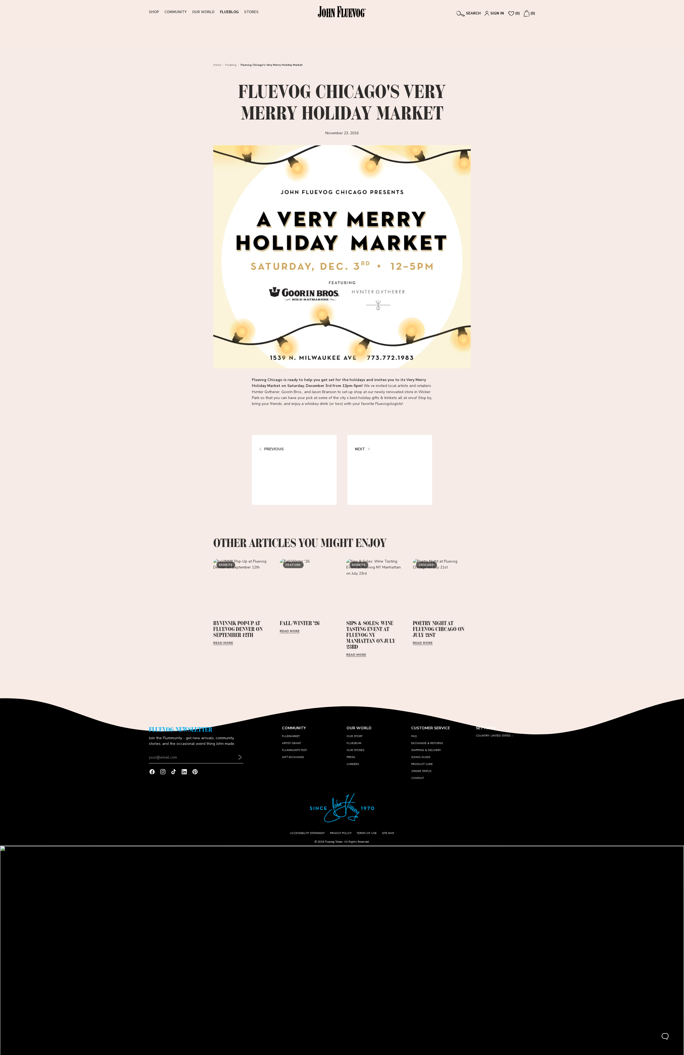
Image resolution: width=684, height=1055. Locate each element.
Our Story (354, 736)
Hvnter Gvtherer (266, 391)
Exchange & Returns (427, 743)
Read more (223, 643)
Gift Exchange (293, 757)
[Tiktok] (173, 771)
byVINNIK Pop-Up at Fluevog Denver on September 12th (237, 629)
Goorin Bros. (291, 391)
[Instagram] (163, 771)
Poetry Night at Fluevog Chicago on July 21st (438, 629)
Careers (353, 764)
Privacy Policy (340, 833)
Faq (414, 736)
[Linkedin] (184, 771)
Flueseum (354, 743)
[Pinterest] (195, 771)
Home (217, 65)
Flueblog (231, 65)
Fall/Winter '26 (299, 623)
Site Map (388, 833)
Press (351, 757)
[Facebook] (152, 771)
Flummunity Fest (294, 750)
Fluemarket (291, 736)
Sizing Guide (420, 757)
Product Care (422, 764)
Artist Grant (291, 743)
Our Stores (355, 750)
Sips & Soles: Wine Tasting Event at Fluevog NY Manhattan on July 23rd (370, 635)
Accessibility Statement (307, 833)
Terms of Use (367, 833)
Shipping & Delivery (426, 750)
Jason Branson (324, 391)
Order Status (421, 771)
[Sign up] (240, 757)
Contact (417, 778)
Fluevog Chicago (267, 379)
